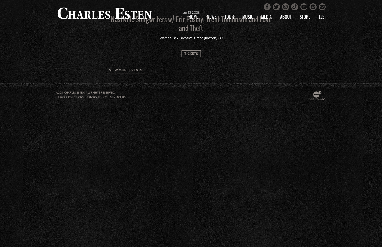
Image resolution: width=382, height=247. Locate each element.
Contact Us (118, 97)
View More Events (125, 70)
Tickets (191, 54)
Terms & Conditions (70, 97)
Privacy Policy (97, 97)
